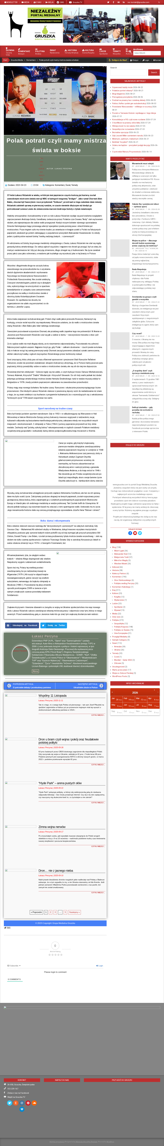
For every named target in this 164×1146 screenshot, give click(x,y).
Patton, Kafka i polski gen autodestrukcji (129, 103)
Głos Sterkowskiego (122, 580)
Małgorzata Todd (121, 557)
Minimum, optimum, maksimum (125, 139)
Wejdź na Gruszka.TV (16, 1097)
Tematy (74, 185)
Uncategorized (118, 667)
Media (114, 614)
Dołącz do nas (135, 529)
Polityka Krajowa (121, 627)
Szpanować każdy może (122, 87)
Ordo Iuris (116, 617)
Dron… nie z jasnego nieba (56, 870)
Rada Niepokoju (139, 269)
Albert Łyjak (119, 551)
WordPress (110, 1141)
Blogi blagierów (118, 94)
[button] (22, 625)
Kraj (113, 590)
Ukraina (117, 650)
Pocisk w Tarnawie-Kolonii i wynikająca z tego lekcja (134, 113)
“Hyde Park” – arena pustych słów (60, 783)
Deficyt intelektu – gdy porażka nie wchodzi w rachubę (142, 410)
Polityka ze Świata (121, 630)
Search (113, 68)
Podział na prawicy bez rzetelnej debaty (128, 100)
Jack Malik (140, 166)
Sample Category (119, 640)
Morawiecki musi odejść (143, 163)
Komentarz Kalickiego (121, 587)
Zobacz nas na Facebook (18, 1093)
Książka (117, 597)
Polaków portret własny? (122, 90)
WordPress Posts (119, 676)
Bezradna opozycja (120, 132)
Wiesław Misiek (120, 563)
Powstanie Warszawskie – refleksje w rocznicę (132, 107)
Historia (115, 570)
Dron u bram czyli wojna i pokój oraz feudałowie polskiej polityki (69, 741)
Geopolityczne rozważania (123, 129)
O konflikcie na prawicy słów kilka (126, 123)
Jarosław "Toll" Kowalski (146, 248)
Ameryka (118, 646)
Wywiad (117, 610)
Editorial (115, 567)
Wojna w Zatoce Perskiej (122, 673)
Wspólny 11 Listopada (52, 695)
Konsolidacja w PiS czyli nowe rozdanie (128, 119)
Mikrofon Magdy (121, 560)
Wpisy (35, 671)
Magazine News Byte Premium (86, 1141)
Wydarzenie (119, 600)
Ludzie (115, 603)
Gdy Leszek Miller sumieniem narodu (127, 135)
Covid (116, 657)
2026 (135, 692)
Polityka (115, 620)
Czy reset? (137, 333)
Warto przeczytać (119, 670)
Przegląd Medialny (119, 637)
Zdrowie (117, 663)
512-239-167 (12, 1089)
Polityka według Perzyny (124, 583)
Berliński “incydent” (120, 142)
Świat (67, 185)
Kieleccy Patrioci (119, 573)
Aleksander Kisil (120, 554)
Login (100, 966)
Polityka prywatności (57, 1141)
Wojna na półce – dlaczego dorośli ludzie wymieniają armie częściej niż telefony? (145, 243)
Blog (114, 547)
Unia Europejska (120, 633)
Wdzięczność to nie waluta (123, 126)
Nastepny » (74, 912)
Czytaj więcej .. (98, 715)
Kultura (115, 593)
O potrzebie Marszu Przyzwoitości (126, 152)
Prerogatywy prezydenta (122, 97)
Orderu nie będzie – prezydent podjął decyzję (131, 145)
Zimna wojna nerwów (52, 827)
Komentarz (60, 185)
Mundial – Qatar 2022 (123, 660)
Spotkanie (118, 607)
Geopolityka (119, 623)
